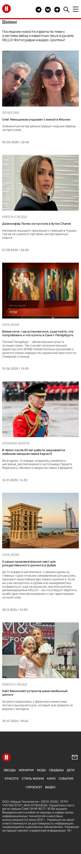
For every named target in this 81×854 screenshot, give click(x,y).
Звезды (9, 770)
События (66, 778)
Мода (41, 770)
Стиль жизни (33, 778)
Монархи (26, 770)
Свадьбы (56, 770)
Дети (71, 770)
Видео (50, 787)
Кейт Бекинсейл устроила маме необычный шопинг (35, 693)
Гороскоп (34, 787)
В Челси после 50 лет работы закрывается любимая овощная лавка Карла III (33, 452)
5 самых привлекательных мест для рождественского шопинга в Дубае (29, 563)
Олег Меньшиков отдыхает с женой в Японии (36, 119)
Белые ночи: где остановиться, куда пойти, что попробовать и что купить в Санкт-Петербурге (38, 333)
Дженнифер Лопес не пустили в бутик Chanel (36, 223)
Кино (51, 778)
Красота (12, 778)
